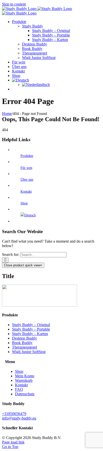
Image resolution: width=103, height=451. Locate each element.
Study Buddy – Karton (30, 334)
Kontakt (26, 191)
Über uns (26, 179)
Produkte (26, 156)
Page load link (13, 442)
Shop (24, 203)
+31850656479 (14, 414)
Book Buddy (22, 343)
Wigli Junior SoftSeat (29, 352)
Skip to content (14, 4)
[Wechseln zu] (20, 80)
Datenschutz (24, 394)
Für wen (26, 168)
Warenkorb (23, 380)
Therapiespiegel (24, 347)
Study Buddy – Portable (31, 329)
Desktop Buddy (24, 338)
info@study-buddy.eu (19, 418)
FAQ (19, 389)
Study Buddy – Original (31, 325)
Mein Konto (24, 376)
